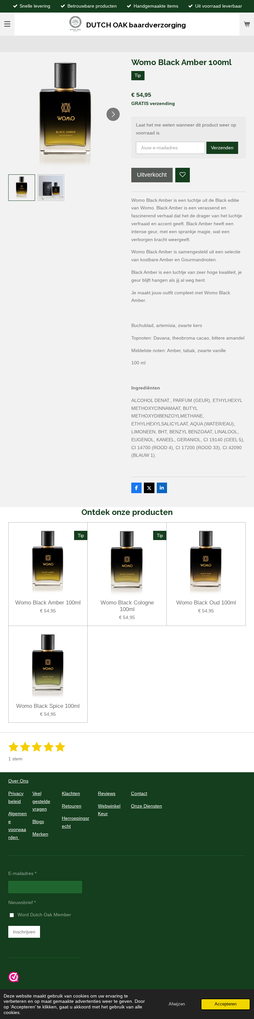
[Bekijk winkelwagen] (246, 24)
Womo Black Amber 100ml (48, 603)
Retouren (71, 806)
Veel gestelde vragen (41, 801)
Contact (139, 793)
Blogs (38, 821)
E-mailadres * (22, 873)
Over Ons (18, 780)
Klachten (71, 793)
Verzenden (222, 147)
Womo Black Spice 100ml (48, 706)
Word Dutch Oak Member (44, 914)
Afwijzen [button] (177, 1004)
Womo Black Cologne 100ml (127, 606)
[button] (21, 187)
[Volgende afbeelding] (113, 114)
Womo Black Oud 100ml (206, 603)
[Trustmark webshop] (13, 980)
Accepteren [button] (225, 1004)
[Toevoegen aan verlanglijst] (182, 175)
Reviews (106, 793)
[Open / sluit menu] (7, 24)
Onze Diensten (146, 806)
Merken (40, 834)
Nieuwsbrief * (22, 902)
